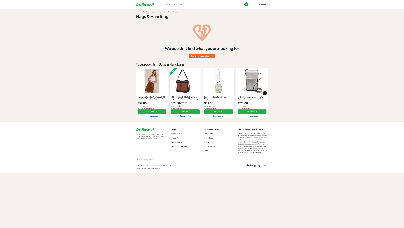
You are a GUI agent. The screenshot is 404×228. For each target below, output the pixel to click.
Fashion (145, 12)
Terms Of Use (176, 134)
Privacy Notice (177, 138)
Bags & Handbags (174, 12)
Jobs (206, 150)
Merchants (208, 134)
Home (138, 12)
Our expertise (209, 146)
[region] (202, 93)
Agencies (208, 142)
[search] (246, 4)
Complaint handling (179, 146)
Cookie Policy (176, 142)
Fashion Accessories (158, 12)
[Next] (265, 93)
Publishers (208, 138)
